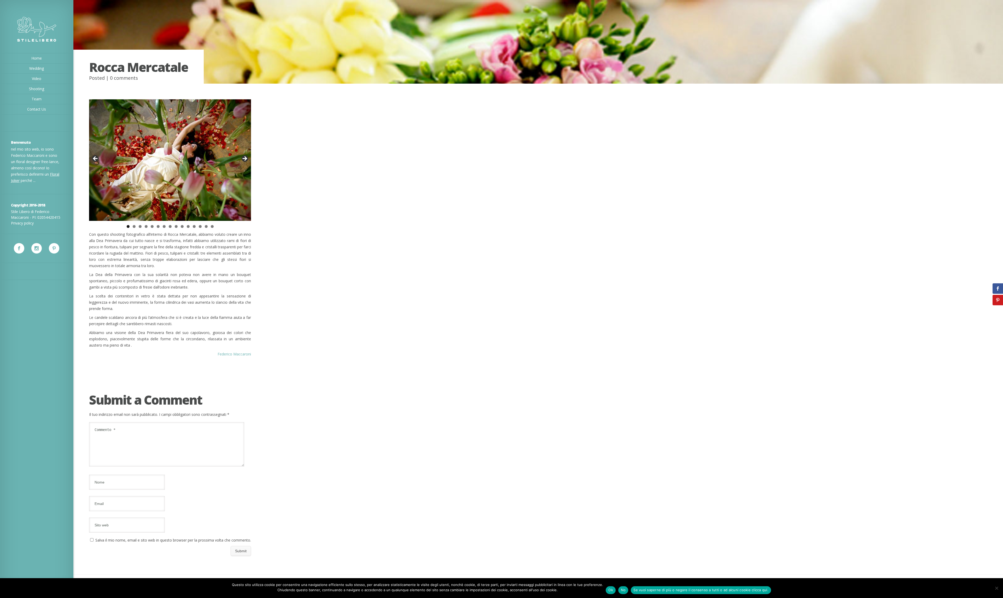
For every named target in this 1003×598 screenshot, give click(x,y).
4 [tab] (146, 226)
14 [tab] (206, 226)
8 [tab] (170, 226)
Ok (610, 590)
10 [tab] (182, 226)
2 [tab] (134, 226)
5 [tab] (152, 226)
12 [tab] (194, 226)
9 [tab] (176, 226)
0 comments (124, 78)
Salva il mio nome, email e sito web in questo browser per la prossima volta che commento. (173, 540)
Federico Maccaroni (234, 354)
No (623, 590)
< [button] (96, 159)
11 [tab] (188, 226)
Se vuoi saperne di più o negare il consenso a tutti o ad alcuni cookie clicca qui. (700, 590)
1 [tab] (128, 226)
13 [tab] (200, 226)
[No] (996, 588)
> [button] (244, 159)
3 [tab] (140, 226)
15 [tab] (212, 226)
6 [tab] (158, 226)
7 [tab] (164, 226)
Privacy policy (22, 223)
